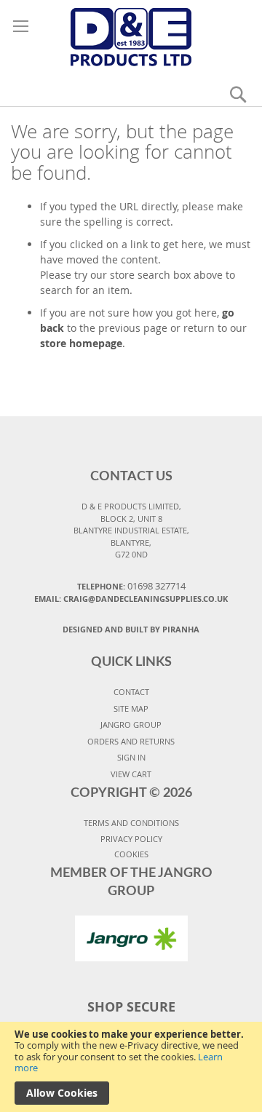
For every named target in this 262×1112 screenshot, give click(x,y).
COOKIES (131, 854)
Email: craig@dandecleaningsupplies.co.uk (131, 598)
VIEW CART (131, 774)
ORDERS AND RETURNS (131, 741)
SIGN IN (131, 757)
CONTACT (131, 691)
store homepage (81, 343)
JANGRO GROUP (131, 724)
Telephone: (131, 585)
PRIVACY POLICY (131, 838)
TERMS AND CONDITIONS (131, 822)
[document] (131, 1067)
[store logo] (131, 34)
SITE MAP (131, 708)
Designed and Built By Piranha (131, 629)
